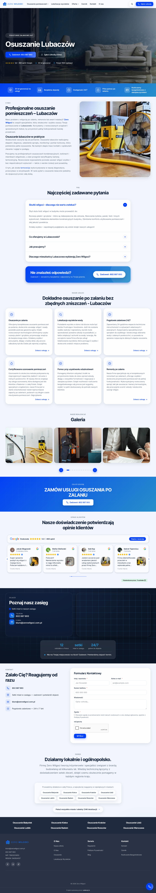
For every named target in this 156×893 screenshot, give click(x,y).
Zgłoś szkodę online (53, 54)
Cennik (84, 4)
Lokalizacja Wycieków (62, 859)
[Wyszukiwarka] (132, 4)
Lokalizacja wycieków (60, 4)
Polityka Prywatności (95, 850)
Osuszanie (58, 855)
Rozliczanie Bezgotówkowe (131, 855)
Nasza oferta (58, 846)
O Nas (56, 850)
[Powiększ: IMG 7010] (126, 445)
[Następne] (95, 470)
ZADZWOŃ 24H (88, 880)
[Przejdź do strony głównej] (13, 4)
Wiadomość (78, 697)
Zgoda (76, 712)
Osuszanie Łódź (107, 792)
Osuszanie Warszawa (106, 798)
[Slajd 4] (71, 470)
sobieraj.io (86, 890)
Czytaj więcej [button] (15, 569)
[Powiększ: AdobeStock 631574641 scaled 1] (77, 445)
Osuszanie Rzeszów (86, 798)
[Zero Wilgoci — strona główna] (16, 842)
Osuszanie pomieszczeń (37, 4)
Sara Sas (127, 549)
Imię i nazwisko (80, 678)
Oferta (74, 4)
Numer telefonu (80, 688)
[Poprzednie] (61, 470)
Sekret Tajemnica (59, 549)
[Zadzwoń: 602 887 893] (149, 886)
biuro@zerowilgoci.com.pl (23, 702)
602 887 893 (17, 688)
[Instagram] (13, 864)
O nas (101, 4)
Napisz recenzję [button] (137, 539)
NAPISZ (68, 880)
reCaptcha (78, 722)
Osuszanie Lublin (47, 798)
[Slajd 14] (90, 470)
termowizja (25, 168)
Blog (89, 855)
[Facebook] (7, 864)
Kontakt (93, 4)
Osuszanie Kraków (89, 792)
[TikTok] (18, 864)
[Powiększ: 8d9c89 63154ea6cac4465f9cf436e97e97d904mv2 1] (29, 445)
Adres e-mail (116, 678)
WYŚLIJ (80, 736)
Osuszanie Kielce (70, 792)
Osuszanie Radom (66, 798)
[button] (149, 559)
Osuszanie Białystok (50, 792)
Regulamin (91, 846)
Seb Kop (19, 549)
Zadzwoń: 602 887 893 (22, 54)
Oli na (90, 549)
